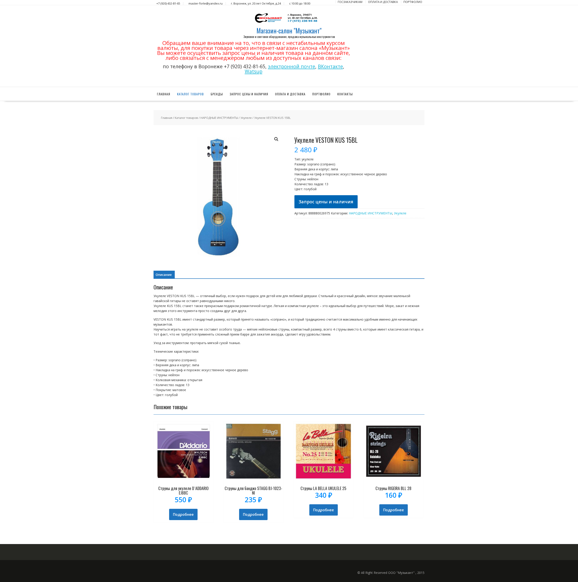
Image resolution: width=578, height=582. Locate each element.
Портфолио (321, 94)
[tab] (163, 275)
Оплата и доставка (290, 94)
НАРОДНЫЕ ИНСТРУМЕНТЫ (219, 118)
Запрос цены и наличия (249, 94)
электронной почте (291, 66)
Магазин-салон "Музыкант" (289, 30)
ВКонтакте (330, 66)
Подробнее (183, 514)
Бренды (217, 94)
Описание (164, 274)
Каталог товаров (190, 94)
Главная (163, 94)
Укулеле (246, 118)
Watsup (253, 71)
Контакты (345, 94)
